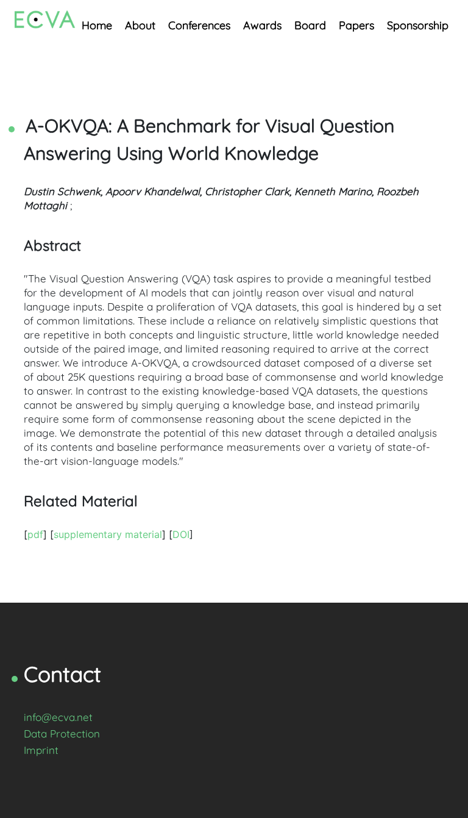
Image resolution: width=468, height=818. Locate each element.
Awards (262, 25)
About (140, 25)
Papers (356, 25)
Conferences (199, 25)
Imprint (41, 750)
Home (97, 25)
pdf (35, 534)
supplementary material (108, 534)
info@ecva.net (58, 717)
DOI (181, 534)
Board (310, 25)
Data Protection (62, 733)
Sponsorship (417, 25)
